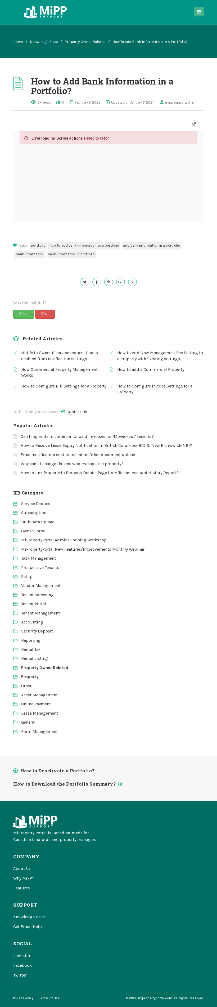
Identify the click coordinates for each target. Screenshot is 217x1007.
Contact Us (76, 411)
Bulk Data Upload (38, 521)
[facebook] (97, 281)
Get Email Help (27, 926)
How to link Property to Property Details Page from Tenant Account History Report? (100, 472)
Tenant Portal (33, 603)
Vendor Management (41, 585)
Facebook (22, 965)
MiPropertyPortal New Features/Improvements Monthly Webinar (82, 549)
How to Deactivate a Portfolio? (57, 771)
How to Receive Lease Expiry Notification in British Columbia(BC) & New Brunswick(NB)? (106, 445)
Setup (27, 576)
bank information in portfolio (71, 254)
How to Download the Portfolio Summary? (64, 784)
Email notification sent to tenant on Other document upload (78, 454)
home (18, 41)
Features (21, 887)
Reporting (30, 640)
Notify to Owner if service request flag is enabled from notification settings (59, 355)
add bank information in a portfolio (151, 245)
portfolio (38, 245)
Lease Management (39, 713)
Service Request (36, 503)
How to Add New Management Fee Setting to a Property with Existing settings (160, 355)
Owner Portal (33, 530)
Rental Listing (34, 658)
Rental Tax (30, 649)
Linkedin (21, 955)
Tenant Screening (37, 594)
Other (26, 685)
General (28, 722)
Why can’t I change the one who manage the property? (72, 463)
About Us (22, 868)
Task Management (38, 558)
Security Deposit (37, 631)
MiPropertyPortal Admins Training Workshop (64, 539)
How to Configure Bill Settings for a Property (63, 386)
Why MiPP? (23, 878)
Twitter (20, 975)
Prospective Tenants (40, 567)
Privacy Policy (23, 998)
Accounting (32, 622)
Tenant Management (40, 613)
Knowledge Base (44, 41)
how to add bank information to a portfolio (84, 245)
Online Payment (36, 703)
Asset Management (39, 694)
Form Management (39, 731)
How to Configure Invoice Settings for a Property (154, 389)
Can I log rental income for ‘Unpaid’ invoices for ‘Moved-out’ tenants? (87, 436)
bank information (30, 254)
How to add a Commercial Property (150, 369)
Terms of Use (49, 998)
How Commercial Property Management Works (59, 372)
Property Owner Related (85, 41)
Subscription (33, 512)
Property (29, 676)
